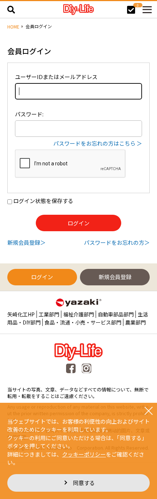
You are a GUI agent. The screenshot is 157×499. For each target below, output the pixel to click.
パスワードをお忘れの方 (114, 242)
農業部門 (135, 322)
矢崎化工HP (21, 314)
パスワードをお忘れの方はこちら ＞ (97, 143)
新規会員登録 (23, 242)
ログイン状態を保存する (43, 201)
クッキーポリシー (84, 454)
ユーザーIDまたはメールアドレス (56, 76)
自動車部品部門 (116, 314)
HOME (13, 27)
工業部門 (49, 314)
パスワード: (29, 114)
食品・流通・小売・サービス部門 (83, 322)
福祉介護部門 (78, 314)
